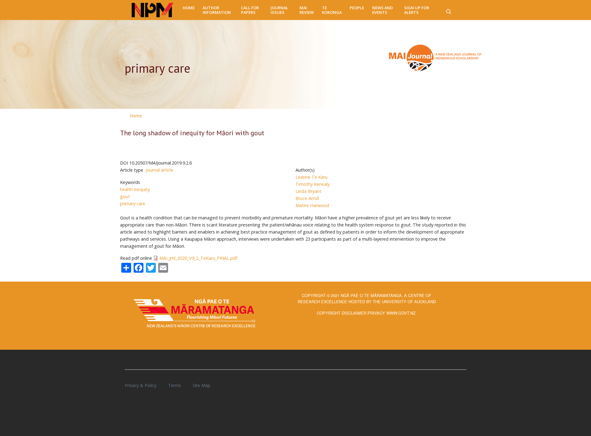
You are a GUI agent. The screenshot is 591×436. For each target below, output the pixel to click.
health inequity (135, 189)
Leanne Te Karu (312, 177)
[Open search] (448, 10)
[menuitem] (189, 8)
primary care (132, 203)
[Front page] (152, 10)
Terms (174, 385)
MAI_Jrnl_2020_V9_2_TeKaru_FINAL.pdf (198, 258)
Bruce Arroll (307, 198)
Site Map (201, 385)
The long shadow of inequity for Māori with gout (192, 132)
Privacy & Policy (140, 385)
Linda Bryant (308, 191)
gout (125, 196)
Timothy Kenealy (313, 184)
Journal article (159, 170)
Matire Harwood (312, 205)
